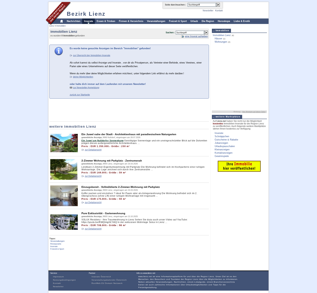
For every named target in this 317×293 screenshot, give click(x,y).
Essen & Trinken (106, 21)
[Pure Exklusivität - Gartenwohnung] (64, 231)
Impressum (58, 277)
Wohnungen (221, 41)
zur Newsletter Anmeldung (86, 87)
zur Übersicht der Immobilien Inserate (91, 55)
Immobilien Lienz (222, 35)
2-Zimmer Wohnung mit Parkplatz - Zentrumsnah (111, 160)
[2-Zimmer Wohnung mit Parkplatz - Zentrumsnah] (64, 179)
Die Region (208, 21)
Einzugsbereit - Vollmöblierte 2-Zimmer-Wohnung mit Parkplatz (120, 186)
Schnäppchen (222, 136)
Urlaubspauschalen (225, 146)
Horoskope (224, 21)
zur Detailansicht (93, 150)
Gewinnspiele (222, 156)
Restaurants (55, 244)
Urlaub (194, 21)
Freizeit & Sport (178, 21)
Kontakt (219, 10)
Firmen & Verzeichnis (131, 21)
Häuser (218, 38)
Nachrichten (73, 21)
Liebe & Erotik (242, 21)
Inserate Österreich (101, 277)
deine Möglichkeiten (83, 77)
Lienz (51, 26)
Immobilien (61, 26)
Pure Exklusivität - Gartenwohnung (103, 213)
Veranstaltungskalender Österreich (109, 280)
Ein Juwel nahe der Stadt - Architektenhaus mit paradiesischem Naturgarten (128, 134)
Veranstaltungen (156, 21)
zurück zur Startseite (80, 94)
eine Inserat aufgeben (196, 36)
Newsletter (208, 10)
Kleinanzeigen (222, 149)
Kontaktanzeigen (223, 152)
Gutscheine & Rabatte (226, 139)
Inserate (88, 21)
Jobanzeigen (221, 143)
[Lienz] (58, 24)
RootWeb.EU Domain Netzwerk (107, 283)
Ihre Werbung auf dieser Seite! (254, 112)
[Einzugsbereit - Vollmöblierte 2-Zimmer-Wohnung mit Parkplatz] (64, 205)
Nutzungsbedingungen (64, 280)
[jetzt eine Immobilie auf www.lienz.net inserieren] (239, 171)
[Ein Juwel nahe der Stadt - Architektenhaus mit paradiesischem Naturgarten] (64, 152)
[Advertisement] (116, 41)
